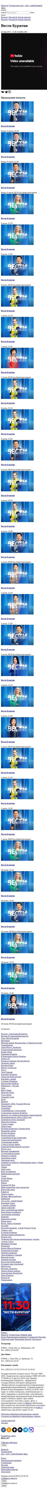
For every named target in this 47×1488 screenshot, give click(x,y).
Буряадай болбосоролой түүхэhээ (15, 1147)
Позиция (5, 1217)
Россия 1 (4, 17)
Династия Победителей (11, 1077)
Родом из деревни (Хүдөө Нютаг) (15, 1061)
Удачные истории (8, 1260)
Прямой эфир (26, 1335)
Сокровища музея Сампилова (13, 1138)
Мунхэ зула (6, 1149)
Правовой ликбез (8, 1131)
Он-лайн (4, 1226)
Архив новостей (8, 1421)
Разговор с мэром (8, 1079)
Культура (5, 1181)
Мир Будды (6, 1266)
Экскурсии (36, 1339)
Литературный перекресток (13, 1235)
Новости (4, 6)
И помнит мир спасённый (12, 1264)
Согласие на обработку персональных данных (20, 1416)
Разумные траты (8, 1203)
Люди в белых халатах (10, 1271)
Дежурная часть (8, 1160)
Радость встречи (8, 1135)
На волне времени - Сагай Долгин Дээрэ (18, 1228)
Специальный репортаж (11, 1050)
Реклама (42, 1337)
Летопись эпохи (8, 1063)
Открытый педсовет (9, 1250)
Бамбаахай (5, 1199)
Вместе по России (8, 1068)
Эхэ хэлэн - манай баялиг (12, 1201)
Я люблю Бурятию (9, 1232)
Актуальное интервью (10, 1214)
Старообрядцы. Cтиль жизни (13, 1111)
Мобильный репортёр (10, 1174)
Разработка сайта (8, 1436)
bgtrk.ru (28, 1403)
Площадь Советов (8, 1156)
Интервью (5, 1041)
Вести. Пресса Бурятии (11, 1223)
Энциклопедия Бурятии (11, 1140)
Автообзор (5, 1108)
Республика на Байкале (11, 1212)
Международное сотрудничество (15, 1187)
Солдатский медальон (10, 1153)
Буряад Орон (6, 1052)
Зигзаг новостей (8, 1208)
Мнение (4, 1102)
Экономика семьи (8, 1158)
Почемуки (5, 1246)
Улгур (3, 1070)
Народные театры (8, 1219)
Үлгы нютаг (6, 1095)
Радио (3, 1337)
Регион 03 (5, 1278)
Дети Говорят (7, 1072)
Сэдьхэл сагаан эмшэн (10, 1144)
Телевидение (14, 6)
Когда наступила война (11, 1262)
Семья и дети (6, 1230)
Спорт (3, 1176)
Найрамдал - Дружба (10, 1086)
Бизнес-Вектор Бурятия (11, 1248)
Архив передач (24, 17)
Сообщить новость (9, 1478)
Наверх (4, 1333)
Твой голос (6, 1169)
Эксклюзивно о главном (11, 1255)
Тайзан (4, 1167)
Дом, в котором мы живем (12, 1210)
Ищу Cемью (6, 1090)
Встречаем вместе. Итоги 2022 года (16, 1117)
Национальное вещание (17, 1337)
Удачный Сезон (7, 1097)
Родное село (6, 1237)
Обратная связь (7, 1339)
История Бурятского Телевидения (15, 1129)
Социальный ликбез (9, 1142)
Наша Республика (8, 1122)
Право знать (6, 1221)
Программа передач (23, 1339)
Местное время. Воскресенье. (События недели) (21, 1043)
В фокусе (5, 1192)
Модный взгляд (7, 1257)
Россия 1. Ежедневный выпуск (14, 1034)
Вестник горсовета (9, 1269)
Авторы (4, 1423)
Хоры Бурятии (7, 1275)
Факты (4, 1183)
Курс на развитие (8, 1171)
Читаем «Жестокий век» (11, 1196)
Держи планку (7, 1194)
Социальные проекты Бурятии (14, 1113)
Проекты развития (9, 1253)
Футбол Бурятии (8, 1133)
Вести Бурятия (8, 126)
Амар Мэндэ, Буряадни (11, 1047)
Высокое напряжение (10, 1151)
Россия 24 (13, 17)
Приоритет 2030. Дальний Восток (15, 1104)
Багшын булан (7, 1065)
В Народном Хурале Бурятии (13, 1056)
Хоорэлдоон (6, 1126)
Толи (3, 1088)
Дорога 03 (5, 1059)
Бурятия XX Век (8, 1185)
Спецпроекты (7, 1045)
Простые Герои (7, 1092)
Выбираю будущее (9, 1244)
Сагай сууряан (7, 1124)
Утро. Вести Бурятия (10, 1038)
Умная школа (6, 1280)
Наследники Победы (10, 1083)
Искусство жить (8, 1190)
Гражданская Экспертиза (11, 1273)
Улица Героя (6, 1106)
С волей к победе (8, 1205)
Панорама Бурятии (9, 1054)
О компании (33, 1337)
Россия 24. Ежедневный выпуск (14, 1036)
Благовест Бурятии (9, 1074)
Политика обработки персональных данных (20, 1414)
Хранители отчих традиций (13, 1120)
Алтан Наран (6, 1178)
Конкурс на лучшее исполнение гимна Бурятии (21, 1115)
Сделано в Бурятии (9, 1081)
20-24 (3, 1099)
